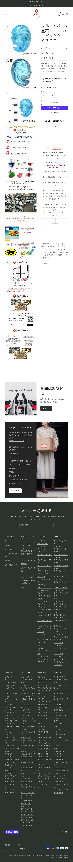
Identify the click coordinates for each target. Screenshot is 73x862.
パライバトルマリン (28, 793)
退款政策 (53, 855)
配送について (9, 549)
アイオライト (42, 541)
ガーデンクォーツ (60, 549)
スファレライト (10, 746)
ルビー (56, 732)
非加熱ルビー (26, 803)
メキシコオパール (60, 691)
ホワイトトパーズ (43, 748)
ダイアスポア (9, 773)
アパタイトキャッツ (44, 574)
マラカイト (41, 765)
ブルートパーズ (42, 710)
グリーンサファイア (61, 593)
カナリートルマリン (61, 555)
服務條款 (66, 855)
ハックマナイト (26, 784)
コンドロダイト (59, 662)
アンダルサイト (42, 590)
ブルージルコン (42, 704)
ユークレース (58, 702)
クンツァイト (58, 643)
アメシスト (41, 577)
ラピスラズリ (58, 710)
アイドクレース (42, 544)
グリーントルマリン (61, 604)
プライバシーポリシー (16, 483)
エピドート (41, 645)
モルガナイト (58, 693)
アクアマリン (42, 552)
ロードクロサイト (60, 779)
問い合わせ (15, 491)
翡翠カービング (10, 685)
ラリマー (57, 721)
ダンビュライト (10, 790)
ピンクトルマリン (27, 820)
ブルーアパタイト (43, 699)
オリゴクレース (42, 662)
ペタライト (41, 724)
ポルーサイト (42, 740)
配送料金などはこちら (16, 441)
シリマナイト (9, 696)
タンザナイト (9, 781)
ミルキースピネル (43, 776)
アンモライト (42, 607)
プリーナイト (42, 696)
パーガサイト (26, 737)
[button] (6, 14)
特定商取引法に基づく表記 (18, 479)
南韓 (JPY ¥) (10, 849)
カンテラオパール (60, 579)
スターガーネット (11, 718)
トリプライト (26, 713)
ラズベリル (58, 707)
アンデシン (41, 593)
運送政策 (53, 857)
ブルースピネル (42, 707)
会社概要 (12, 468)
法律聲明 (66, 857)
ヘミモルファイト (43, 729)
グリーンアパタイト (61, 587)
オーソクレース (42, 659)
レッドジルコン (59, 757)
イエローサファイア (44, 623)
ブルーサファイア (43, 702)
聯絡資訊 (60, 857)
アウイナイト (42, 546)
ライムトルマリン (60, 704)
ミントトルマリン (60, 677)
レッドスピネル (59, 759)
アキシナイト (42, 549)
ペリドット (41, 735)
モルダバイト (58, 696)
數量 (42, 91)
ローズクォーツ (59, 776)
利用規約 (12, 472)
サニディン (58, 665)
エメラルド (41, 648)
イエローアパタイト (44, 621)
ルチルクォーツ (59, 729)
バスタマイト (26, 779)
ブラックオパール (43, 685)
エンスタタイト (42, 656)
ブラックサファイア (44, 688)
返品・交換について (16, 476)
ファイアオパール (27, 823)
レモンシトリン (59, 768)
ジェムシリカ (9, 688)
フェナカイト (42, 677)
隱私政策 (60, 855)
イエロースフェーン (44, 626)
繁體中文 (22, 849)
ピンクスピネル (26, 817)
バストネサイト (26, 781)
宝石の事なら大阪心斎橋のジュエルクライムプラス (26, 855)
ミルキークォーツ (43, 773)
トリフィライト (26, 710)
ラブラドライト (59, 713)
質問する (46, 408)
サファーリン (9, 677)
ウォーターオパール (44, 640)
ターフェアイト (10, 770)
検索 (6, 541)
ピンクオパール (26, 809)
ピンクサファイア (27, 814)
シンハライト (9, 710)
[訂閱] (51, 525)
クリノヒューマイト (61, 626)
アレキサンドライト (44, 587)
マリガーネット (42, 757)
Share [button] (45, 263)
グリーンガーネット (28, 677)
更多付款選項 (54, 112)
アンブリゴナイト (43, 604)
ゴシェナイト (58, 654)
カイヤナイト (58, 552)
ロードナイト (58, 781)
